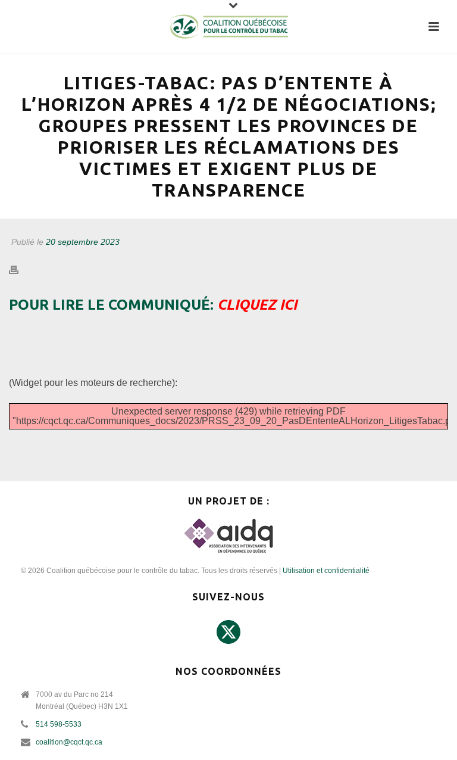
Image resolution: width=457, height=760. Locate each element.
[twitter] (228, 632)
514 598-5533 (59, 724)
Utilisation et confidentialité (326, 570)
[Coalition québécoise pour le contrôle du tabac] (228, 27)
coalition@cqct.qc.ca (69, 742)
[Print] (19, 270)
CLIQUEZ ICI (257, 305)
